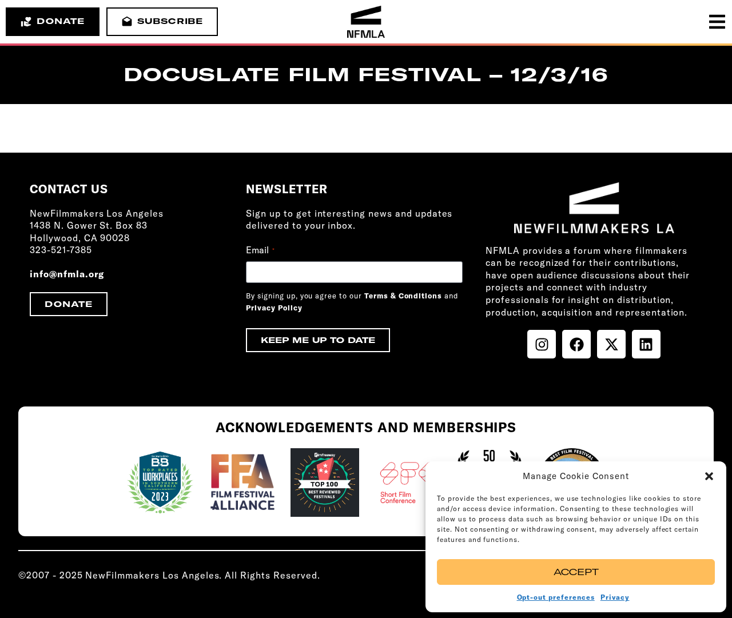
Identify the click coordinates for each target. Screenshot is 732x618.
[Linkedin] (646, 344)
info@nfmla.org (67, 274)
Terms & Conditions (403, 295)
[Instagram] (541, 344)
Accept (576, 572)
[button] (709, 476)
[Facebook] (576, 344)
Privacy (615, 597)
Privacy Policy (274, 307)
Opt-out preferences (556, 597)
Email (260, 250)
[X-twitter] (611, 344)
